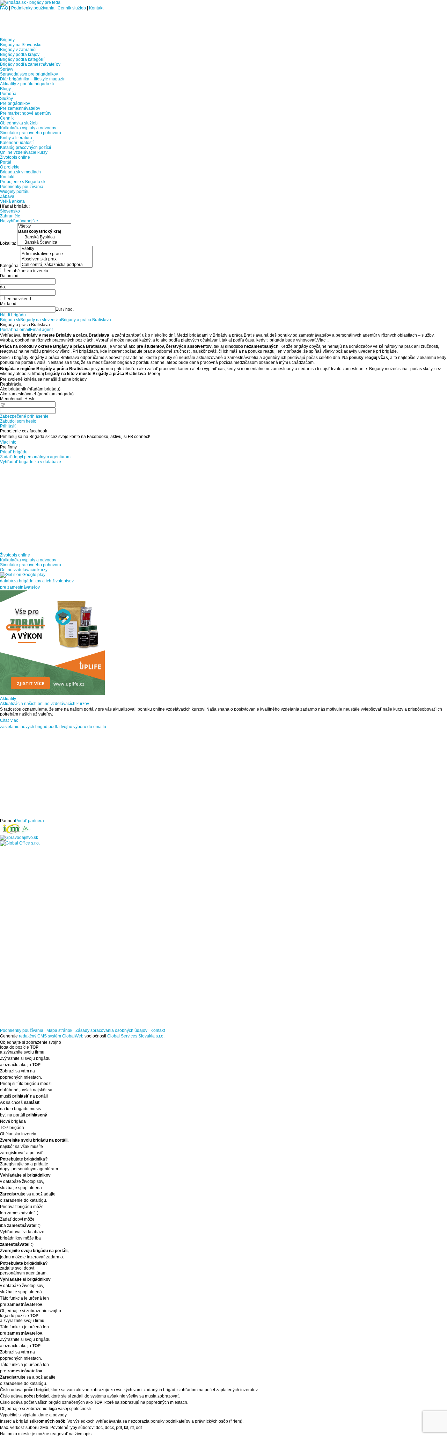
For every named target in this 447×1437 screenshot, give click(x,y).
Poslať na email (15, 329)
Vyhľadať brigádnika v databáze (30, 461)
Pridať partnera (29, 820)
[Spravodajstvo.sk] (19, 837)
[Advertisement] (81, 20)
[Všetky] (44, 226)
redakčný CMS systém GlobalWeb (51, 1036)
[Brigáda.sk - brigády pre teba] (30, 2)
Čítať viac (9, 720)
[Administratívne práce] (56, 254)
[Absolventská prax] (56, 259)
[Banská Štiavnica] (44, 242)
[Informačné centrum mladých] (15, 832)
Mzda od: (8, 303)
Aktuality (8, 698)
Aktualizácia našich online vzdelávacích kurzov (44, 703)
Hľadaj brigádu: (15, 206)
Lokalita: (8, 243)
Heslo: (30, 398)
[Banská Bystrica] (44, 237)
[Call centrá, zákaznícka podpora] (56, 264)
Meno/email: (11, 398)
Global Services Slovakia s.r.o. (135, 1036)
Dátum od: (10, 275)
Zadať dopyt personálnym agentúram (35, 456)
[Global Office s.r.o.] (20, 843)
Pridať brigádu (14, 452)
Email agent (41, 329)
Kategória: (10, 265)
